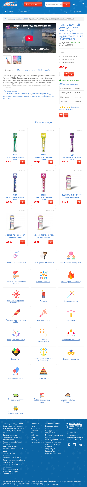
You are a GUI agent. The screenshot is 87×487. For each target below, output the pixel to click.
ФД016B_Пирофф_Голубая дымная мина (17, 236)
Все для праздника (10, 469)
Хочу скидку (50, 448)
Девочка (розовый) (68, 62)
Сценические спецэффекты (14, 460)
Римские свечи (9, 453)
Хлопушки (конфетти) (12, 458)
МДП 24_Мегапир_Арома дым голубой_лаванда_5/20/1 (17, 198)
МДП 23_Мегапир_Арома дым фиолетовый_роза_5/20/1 (74, 158)
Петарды (6, 444)
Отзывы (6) (45, 70)
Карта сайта (50, 451)
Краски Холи (8, 462)
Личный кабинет (34, 434)
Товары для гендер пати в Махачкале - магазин (53, 444)
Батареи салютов (10, 435)
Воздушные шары (10, 471)
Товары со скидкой (35, 429)
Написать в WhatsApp (70, 80)
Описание (9, 70)
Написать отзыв (66, 109)
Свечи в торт (8, 473)
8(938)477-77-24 (75, 426)
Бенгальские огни (10, 446)
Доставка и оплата (27, 70)
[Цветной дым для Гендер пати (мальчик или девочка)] (7, 59)
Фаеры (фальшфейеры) (12, 442)
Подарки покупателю (54, 435)
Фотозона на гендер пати (13, 428)
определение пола (20, 96)
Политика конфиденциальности (54, 438)
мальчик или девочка (40, 94)
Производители (37, 442)
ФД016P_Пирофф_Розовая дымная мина (45, 236)
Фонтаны (6, 455)
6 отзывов (75, 107)
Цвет (62, 52)
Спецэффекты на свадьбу (13, 426)
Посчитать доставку (70, 84)
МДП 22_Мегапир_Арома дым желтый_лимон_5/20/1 (44, 158)
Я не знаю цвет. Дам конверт (71, 56)
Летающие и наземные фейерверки (12, 465)
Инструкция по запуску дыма (51, 431)
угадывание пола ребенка (38, 96)
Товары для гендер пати (18, 19)
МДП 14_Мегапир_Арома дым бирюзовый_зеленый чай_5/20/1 (15, 159)
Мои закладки (35, 438)
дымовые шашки (13, 94)
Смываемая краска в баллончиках (11, 438)
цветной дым (26, 94)
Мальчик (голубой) (68, 59)
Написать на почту (53, 453)
